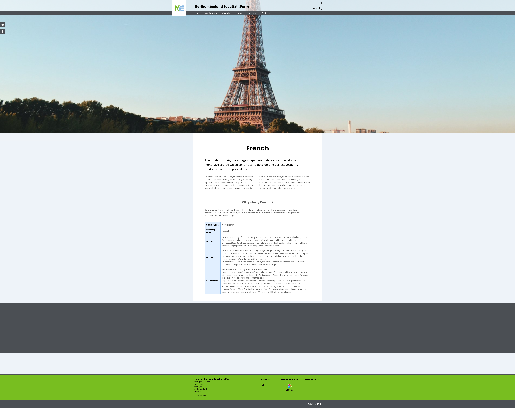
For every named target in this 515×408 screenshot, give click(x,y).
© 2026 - (314, 404)
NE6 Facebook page (269, 384)
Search (314, 8)
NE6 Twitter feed (263, 384)
